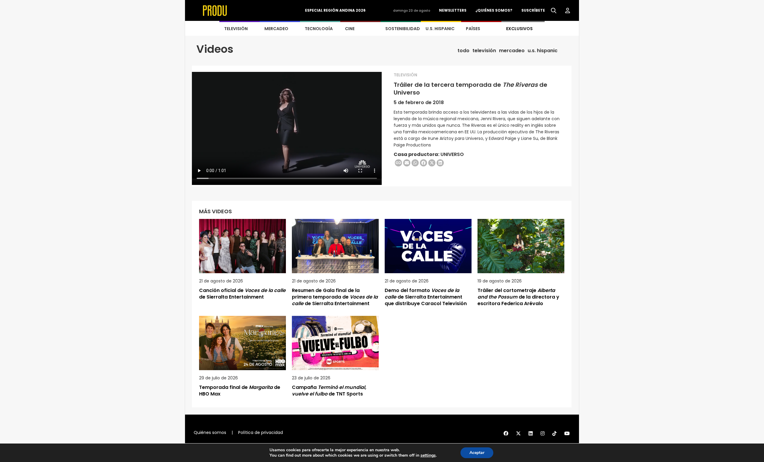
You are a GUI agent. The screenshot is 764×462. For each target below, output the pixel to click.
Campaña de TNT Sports (329, 390)
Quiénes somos (210, 432)
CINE (350, 29)
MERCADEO (276, 29)
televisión (484, 50)
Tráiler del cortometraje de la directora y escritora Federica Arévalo (518, 297)
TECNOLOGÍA (319, 29)
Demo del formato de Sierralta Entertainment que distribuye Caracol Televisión (426, 297)
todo (463, 50)
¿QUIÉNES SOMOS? (493, 10)
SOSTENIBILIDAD (402, 29)
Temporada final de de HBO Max (239, 390)
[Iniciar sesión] (567, 11)
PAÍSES (473, 29)
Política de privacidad (260, 432)
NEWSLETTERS (452, 10)
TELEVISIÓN (236, 29)
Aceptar (476, 452)
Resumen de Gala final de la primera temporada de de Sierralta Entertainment (335, 297)
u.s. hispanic (542, 50)
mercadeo (512, 50)
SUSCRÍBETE (533, 10)
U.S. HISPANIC (440, 29)
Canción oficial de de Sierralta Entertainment (242, 293)
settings (428, 455)
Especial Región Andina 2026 (335, 10)
